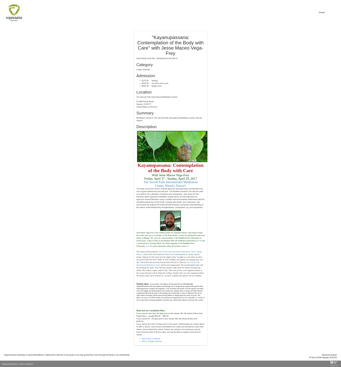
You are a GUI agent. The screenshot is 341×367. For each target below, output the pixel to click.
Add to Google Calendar (152, 341)
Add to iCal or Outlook (151, 339)
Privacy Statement (9, 364)
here (197, 241)
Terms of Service (26, 364)
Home (322, 12)
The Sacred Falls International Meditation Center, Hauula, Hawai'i (170, 183)
